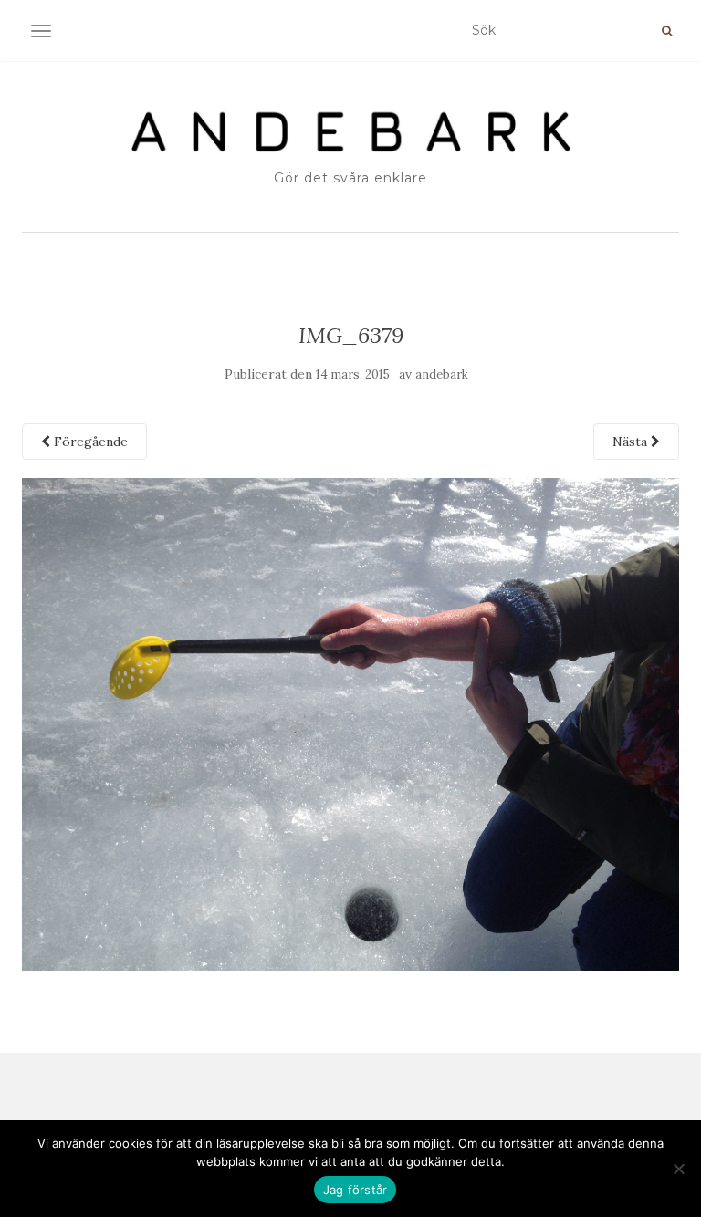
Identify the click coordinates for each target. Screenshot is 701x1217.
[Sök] (666, 31)
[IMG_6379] (350, 723)
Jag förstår (355, 1189)
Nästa (631, 441)
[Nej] (678, 1169)
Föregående (89, 441)
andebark (441, 374)
